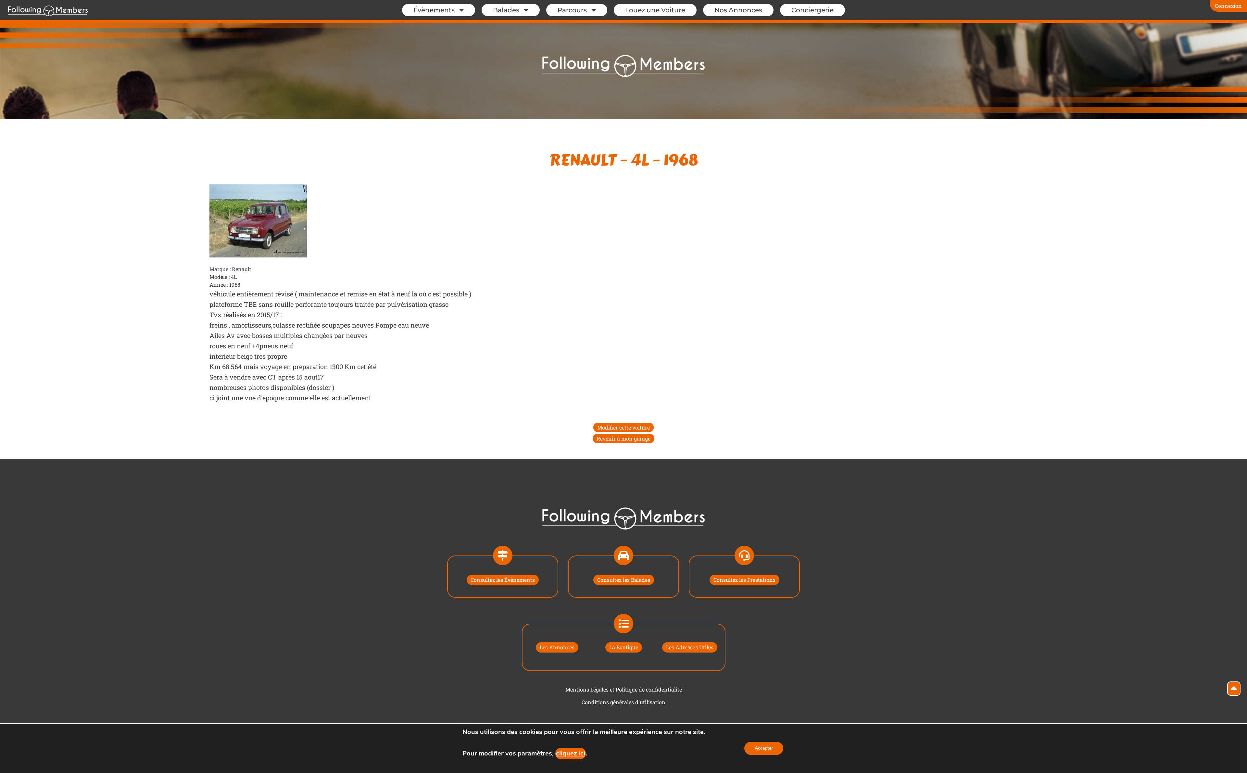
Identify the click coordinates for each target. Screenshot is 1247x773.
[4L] (258, 220)
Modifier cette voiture (623, 427)
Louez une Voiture (655, 10)
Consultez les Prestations (744, 579)
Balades (506, 10)
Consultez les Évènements (503, 579)
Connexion (1228, 5)
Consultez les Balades (623, 579)
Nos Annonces (738, 10)
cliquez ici (570, 753)
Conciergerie (812, 10)
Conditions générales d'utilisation (623, 702)
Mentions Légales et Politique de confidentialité (623, 689)
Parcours (572, 10)
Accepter (764, 748)
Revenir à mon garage (623, 438)
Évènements (434, 10)
